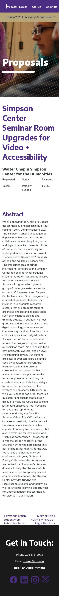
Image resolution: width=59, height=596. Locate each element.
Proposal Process (16, 6)
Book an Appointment (29, 567)
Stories (36, 6)
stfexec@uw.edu (33, 561)
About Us (51, 6)
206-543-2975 (34, 554)
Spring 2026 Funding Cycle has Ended (29, 17)
